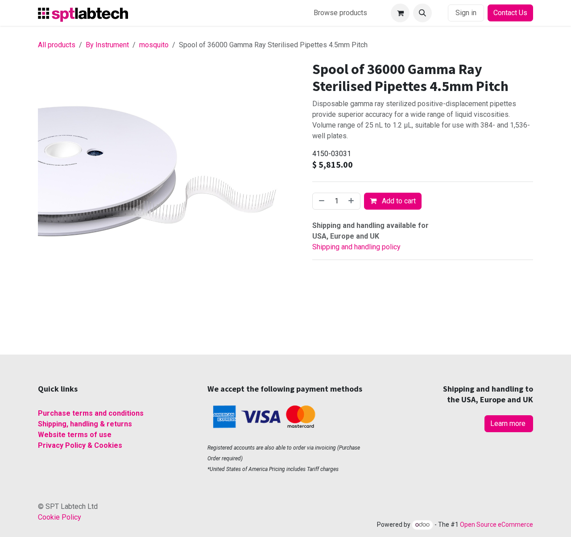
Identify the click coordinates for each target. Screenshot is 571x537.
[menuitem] (340, 13)
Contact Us (510, 12)
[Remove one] (321, 201)
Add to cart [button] (398, 201)
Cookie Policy (59, 517)
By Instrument (107, 45)
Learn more (508, 423)
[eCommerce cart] (400, 13)
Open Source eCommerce (496, 524)
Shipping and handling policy (356, 247)
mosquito (154, 45)
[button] (422, 13)
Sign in (465, 12)
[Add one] (352, 201)
